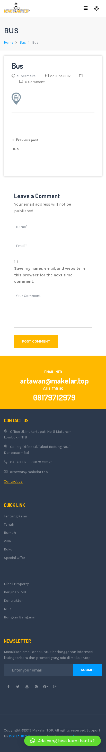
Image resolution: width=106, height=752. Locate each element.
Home (8, 42)
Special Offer (14, 558)
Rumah (10, 532)
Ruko (8, 549)
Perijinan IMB (15, 592)
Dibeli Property (16, 584)
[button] (62, 741)
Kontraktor (13, 600)
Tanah (9, 524)
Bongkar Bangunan (20, 617)
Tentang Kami (15, 516)
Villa (7, 541)
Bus (23, 42)
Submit (87, 670)
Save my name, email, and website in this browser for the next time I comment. (49, 275)
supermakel (26, 76)
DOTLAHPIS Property (26, 736)
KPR (7, 609)
